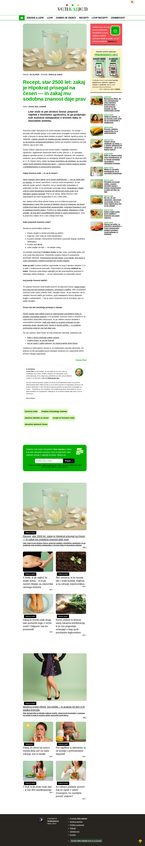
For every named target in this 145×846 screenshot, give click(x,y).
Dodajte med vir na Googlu (86, 841)
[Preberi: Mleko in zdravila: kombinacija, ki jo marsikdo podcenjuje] (96, 178)
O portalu (78, 818)
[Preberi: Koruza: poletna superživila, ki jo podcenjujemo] (96, 137)
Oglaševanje (74, 832)
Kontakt (73, 835)
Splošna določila (76, 822)
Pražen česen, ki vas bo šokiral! (40, 340)
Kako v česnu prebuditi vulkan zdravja (43, 338)
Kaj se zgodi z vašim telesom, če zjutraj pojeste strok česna (52, 343)
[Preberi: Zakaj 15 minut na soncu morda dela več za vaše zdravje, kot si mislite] (39, 723)
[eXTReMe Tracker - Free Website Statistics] (41, 821)
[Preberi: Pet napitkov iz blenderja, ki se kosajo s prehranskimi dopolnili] (71, 723)
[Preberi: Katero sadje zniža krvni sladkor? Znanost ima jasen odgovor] (96, 220)
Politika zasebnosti (77, 825)
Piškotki (73, 828)
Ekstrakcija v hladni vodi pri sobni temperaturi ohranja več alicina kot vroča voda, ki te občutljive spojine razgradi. (53, 191)
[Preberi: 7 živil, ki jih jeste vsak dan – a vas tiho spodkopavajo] (39, 762)
